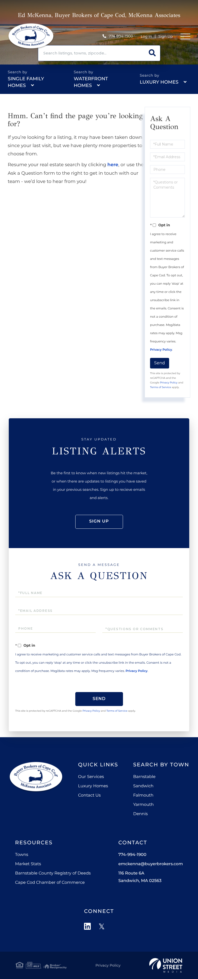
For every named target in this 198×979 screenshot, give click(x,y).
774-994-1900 (121, 36)
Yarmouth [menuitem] (143, 804)
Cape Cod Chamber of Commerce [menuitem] (50, 882)
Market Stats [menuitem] (28, 864)
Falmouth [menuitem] (143, 795)
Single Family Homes (26, 82)
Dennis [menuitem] (140, 814)
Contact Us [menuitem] (89, 795)
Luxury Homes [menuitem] (93, 786)
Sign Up (165, 36)
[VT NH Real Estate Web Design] (165, 965)
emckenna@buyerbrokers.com (150, 864)
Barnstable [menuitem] (144, 776)
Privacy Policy (161, 350)
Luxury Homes (159, 82)
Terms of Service (160, 387)
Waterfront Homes (91, 82)
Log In (146, 36)
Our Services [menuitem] (91, 776)
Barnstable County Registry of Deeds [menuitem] (53, 873)
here (113, 164)
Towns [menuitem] (21, 854)
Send (159, 362)
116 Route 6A (139, 877)
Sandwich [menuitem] (143, 786)
